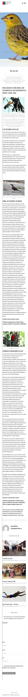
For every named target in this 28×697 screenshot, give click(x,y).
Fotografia (17, 77)
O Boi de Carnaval (7, 558)
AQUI (14, 93)
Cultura (9, 77)
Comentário (5, 622)
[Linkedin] (15, 692)
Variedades (17, 82)
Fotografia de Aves (14, 78)
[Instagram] (16, 692)
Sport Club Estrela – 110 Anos (10, 604)
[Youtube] (13, 692)
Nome (3, 642)
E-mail (4, 650)
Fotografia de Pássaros (11, 80)
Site (3, 658)
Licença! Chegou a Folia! (9, 581)
